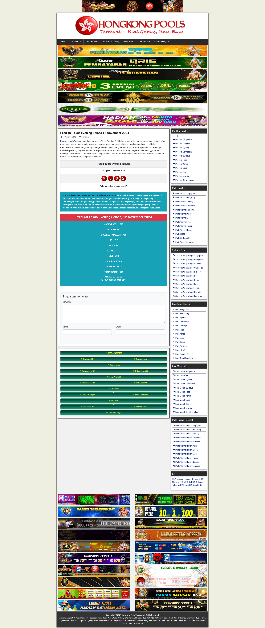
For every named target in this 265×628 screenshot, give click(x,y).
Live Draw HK (75, 42)
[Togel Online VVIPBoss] (132, 51)
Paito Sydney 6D (161, 42)
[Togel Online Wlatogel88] (94, 570)
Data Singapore (182, 309)
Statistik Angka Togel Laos (186, 284)
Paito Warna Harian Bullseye (187, 442)
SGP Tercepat (178, 479)
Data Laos (179, 338)
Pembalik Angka (88, 395)
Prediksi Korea (181, 164)
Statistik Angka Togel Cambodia (189, 268)
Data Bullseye (181, 326)
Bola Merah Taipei (183, 404)
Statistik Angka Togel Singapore (189, 255)
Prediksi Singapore (183, 140)
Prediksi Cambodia (183, 152)
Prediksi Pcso (181, 160)
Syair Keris (197, 485)
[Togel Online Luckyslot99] (171, 512)
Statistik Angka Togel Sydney (188, 264)
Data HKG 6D (180, 482)
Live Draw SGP (92, 42)
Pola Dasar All (141, 383)
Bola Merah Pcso (182, 392)
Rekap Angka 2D (114, 377)
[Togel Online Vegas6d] (94, 535)
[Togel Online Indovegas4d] (171, 605)
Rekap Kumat (114, 365)
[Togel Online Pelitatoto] (132, 109)
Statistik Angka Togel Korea (187, 280)
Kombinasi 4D (88, 407)
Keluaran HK (177, 485)
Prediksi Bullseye (182, 156)
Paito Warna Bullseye (184, 210)
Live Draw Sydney (111, 42)
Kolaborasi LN (141, 407)
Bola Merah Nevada (183, 408)
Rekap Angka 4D (88, 383)
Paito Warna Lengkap (184, 242)
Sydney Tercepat (192, 479)
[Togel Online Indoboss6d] (171, 500)
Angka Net (71, 618)
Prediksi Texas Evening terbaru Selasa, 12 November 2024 (89, 195)
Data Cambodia (182, 322)
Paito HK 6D (144, 42)
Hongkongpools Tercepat (71, 141)
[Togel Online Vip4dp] (171, 523)
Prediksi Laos (181, 168)
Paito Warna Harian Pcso (186, 446)
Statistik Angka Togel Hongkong (189, 260)
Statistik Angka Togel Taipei (187, 288)
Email (118, 327)
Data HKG (191, 482)
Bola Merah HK (181, 375)
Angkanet (82, 621)
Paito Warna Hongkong (185, 197)
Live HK (175, 136)
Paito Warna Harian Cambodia (188, 438)
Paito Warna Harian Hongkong (188, 429)
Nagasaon (93, 618)
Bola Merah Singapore (185, 371)
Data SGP (148, 618)
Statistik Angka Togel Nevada (188, 292)
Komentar (85, 137)
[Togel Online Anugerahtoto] (171, 547)
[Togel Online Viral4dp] (132, 121)
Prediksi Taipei (181, 172)
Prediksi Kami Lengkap (185, 180)
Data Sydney (180, 318)
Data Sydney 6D (182, 354)
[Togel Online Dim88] (132, 62)
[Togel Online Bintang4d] (94, 558)
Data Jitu (200, 482)
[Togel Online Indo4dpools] (94, 605)
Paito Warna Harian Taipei (186, 458)
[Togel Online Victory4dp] (94, 512)
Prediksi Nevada (182, 176)
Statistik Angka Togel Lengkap (188, 296)
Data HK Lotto (171, 621)
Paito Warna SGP (130, 618)
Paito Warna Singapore (185, 193)
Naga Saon (102, 618)
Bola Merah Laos (182, 400)
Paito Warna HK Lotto (156, 621)
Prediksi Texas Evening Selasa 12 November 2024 (94, 133)
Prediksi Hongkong (183, 144)
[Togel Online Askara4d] (94, 547)
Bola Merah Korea (183, 396)
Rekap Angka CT (88, 371)
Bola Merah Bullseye (184, 388)
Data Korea (180, 334)
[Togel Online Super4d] (132, 74)
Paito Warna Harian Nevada (187, 462)
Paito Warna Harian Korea (186, 450)
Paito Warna (129, 42)
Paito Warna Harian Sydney (187, 433)
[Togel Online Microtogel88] (94, 500)
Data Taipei (180, 342)
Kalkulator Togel (114, 413)
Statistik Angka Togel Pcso (187, 276)
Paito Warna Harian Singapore (188, 425)
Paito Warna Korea (183, 218)
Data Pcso (179, 330)
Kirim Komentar (70, 339)
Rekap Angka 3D (141, 371)
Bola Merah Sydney (183, 380)
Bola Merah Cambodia (185, 384)
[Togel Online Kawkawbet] (94, 523)
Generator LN (88, 359)
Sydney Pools (92, 621)
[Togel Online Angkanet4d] (171, 570)
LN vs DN (115, 401)
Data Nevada (181, 346)
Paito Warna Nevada (184, 230)
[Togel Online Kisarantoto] (132, 98)
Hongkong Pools (105, 621)
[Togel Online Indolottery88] (171, 558)
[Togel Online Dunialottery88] (171, 535)
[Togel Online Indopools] (171, 582)
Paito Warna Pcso (183, 214)
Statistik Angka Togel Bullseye (188, 272)
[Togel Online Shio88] (171, 594)
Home (62, 42)
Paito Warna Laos (183, 222)
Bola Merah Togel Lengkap (186, 412)
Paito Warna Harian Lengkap (187, 466)
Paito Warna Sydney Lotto (137, 621)
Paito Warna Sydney (184, 202)
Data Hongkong (182, 313)
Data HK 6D (180, 350)
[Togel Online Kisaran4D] (132, 86)
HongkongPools (119, 621)
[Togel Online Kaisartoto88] (94, 594)
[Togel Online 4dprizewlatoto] (94, 582)
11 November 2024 (70, 137)
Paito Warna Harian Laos (186, 454)
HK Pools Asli (138, 624)
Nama (65, 327)
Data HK (141, 618)
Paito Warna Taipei (183, 226)
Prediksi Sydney (182, 148)
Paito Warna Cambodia (185, 206)
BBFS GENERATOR (114, 353)
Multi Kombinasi (141, 395)
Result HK (187, 485)
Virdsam (62, 618)
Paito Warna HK (82, 618)
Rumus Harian (141, 359)
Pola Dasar (114, 389)
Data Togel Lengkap (184, 358)
